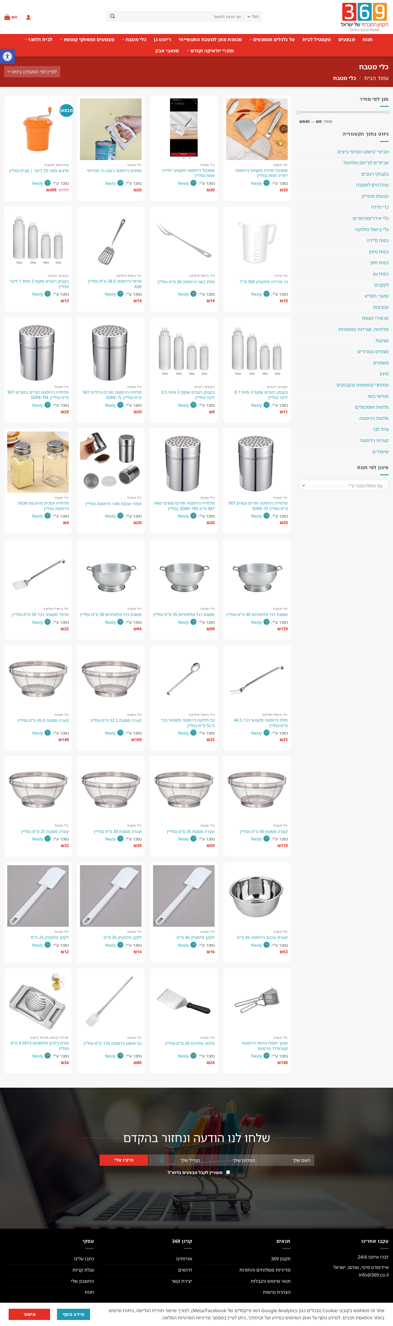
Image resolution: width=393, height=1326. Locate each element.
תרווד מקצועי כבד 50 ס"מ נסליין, (40, 614)
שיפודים (380, 451)
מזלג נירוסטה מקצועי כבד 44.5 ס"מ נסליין (261, 723)
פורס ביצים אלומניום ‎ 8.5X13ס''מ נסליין (39, 1045)
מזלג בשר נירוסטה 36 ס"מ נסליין (186, 281)
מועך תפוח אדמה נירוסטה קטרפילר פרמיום (265, 1045)
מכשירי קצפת (375, 318)
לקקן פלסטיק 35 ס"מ (123, 937)
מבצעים (346, 39)
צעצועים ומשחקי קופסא (89, 39)
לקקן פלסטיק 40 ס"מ (196, 937)
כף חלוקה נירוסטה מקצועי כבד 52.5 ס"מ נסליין (188, 723)
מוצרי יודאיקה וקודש (212, 50)
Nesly (256, 183)
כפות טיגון (379, 251)
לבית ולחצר (40, 39)
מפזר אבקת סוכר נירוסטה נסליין (113, 503)
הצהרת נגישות (277, 1292)
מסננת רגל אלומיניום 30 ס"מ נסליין (111, 614)
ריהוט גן (162, 39)
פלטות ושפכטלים (372, 407)
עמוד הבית (376, 77)
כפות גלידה (378, 240)
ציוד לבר (381, 429)
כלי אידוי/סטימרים (371, 218)
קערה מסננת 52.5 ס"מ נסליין (116, 720)
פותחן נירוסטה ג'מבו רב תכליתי (114, 170)
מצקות (382, 340)
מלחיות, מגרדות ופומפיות (363, 329)
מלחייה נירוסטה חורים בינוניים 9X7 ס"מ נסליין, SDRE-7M (38, 395)
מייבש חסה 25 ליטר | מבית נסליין (39, 170)
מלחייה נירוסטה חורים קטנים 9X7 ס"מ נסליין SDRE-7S (258, 506)
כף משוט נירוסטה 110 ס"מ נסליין (112, 1043)
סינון (384, 373)
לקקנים (381, 285)
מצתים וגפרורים (373, 351)
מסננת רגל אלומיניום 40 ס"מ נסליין (257, 614)
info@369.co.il (374, 1275)
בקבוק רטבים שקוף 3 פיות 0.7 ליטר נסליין (261, 395)
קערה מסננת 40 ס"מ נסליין (264, 831)
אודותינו (184, 1258)
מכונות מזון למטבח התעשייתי (210, 39)
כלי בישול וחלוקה (372, 229)
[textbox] (345, 485)
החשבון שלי (82, 1281)
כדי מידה (380, 207)
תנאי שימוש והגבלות (271, 1281)
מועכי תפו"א (377, 296)
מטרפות (381, 307)
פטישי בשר (378, 396)
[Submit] (112, 17)
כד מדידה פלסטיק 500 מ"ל (264, 281)
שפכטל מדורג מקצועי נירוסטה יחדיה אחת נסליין (261, 173)
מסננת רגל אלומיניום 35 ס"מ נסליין (184, 614)
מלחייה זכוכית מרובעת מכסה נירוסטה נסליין (43, 506)
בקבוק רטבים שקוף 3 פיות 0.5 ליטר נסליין (188, 395)
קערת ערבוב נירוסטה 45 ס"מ (262, 937)
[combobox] (344, 485)
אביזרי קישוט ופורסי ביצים (363, 152)
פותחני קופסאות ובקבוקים (363, 385)
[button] (7, 56)
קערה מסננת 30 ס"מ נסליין (118, 831)
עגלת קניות (83, 1270)
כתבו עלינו (84, 1258)
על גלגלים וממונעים (274, 39)
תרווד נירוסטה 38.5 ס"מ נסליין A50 (115, 284)
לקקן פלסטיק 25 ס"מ (50, 937)
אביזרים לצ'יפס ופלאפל (366, 162)
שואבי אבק (167, 50)
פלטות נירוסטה (374, 418)
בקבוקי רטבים (375, 174)
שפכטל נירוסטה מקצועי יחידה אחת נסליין (188, 173)
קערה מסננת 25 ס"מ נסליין (45, 831)
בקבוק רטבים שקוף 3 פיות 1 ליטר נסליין (39, 284)
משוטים (381, 362)
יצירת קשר (181, 1281)
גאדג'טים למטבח (372, 185)
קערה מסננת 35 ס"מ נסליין (191, 831)
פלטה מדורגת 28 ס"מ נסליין (190, 1043)
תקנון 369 (281, 1258)
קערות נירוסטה (374, 440)
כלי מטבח (136, 39)
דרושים (185, 1270)
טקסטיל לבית (316, 39)
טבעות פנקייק (375, 196)
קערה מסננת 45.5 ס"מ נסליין (43, 720)
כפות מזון (379, 262)
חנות (368, 39)
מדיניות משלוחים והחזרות (265, 1270)
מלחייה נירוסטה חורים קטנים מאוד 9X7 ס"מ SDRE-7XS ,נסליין (184, 506)
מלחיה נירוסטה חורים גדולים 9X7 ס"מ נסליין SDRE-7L (112, 395)
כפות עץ (381, 274)
